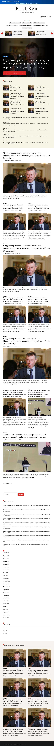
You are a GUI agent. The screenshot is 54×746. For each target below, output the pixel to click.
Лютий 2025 (5, 606)
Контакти (36, 3)
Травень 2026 (6, 564)
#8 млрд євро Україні (27, 28)
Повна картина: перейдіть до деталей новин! (14, 73)
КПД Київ (27, 8)
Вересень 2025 (6, 586)
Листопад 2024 (6, 614)
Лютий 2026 (5, 572)
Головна (17, 3)
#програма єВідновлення (39, 25)
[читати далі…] (16, 198)
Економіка (22, 3)
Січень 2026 (5, 575)
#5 (46, 25)
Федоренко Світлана (14, 70)
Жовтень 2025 (6, 583)
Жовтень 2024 (6, 617)
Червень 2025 (6, 595)
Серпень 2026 (6, 555)
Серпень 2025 (6, 589)
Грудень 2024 (6, 612)
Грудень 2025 (6, 578)
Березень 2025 (6, 603)
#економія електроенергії (15, 22)
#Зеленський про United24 (12, 25)
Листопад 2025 (6, 581)
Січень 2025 (5, 609)
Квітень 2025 (6, 600)
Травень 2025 (6, 598)
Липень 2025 (6, 592)
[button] (2, 33)
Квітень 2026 (6, 567)
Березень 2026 (6, 569)
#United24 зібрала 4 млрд (39, 22)
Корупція (27, 3)
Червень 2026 (6, 561)
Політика (32, 3)
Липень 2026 (6, 558)
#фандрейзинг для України (25, 25)
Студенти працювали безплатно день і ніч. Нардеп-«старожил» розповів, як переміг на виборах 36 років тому (18, 34)
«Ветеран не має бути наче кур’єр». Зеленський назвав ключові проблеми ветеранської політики (39, 392)
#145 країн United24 (27, 22)
